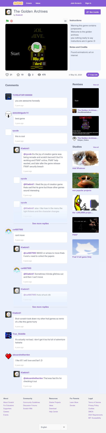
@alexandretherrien (33, 378)
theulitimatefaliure (84, 112)
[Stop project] (11, 21)
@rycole (28, 154)
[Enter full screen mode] (65, 21)
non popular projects (81, 190)
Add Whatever (78, 168)
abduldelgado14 (20, 112)
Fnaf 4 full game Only (81, 257)
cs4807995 (18, 229)
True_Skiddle (19, 333)
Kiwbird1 (19, 15)
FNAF (75, 235)
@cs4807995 (30, 252)
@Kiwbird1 (29, 184)
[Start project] (7, 21)
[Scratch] (18, 3)
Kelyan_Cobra (83, 140)
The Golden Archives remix (88, 110)
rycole (16, 130)
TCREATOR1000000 (22, 94)
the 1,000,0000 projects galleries (83, 212)
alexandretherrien (21, 354)
